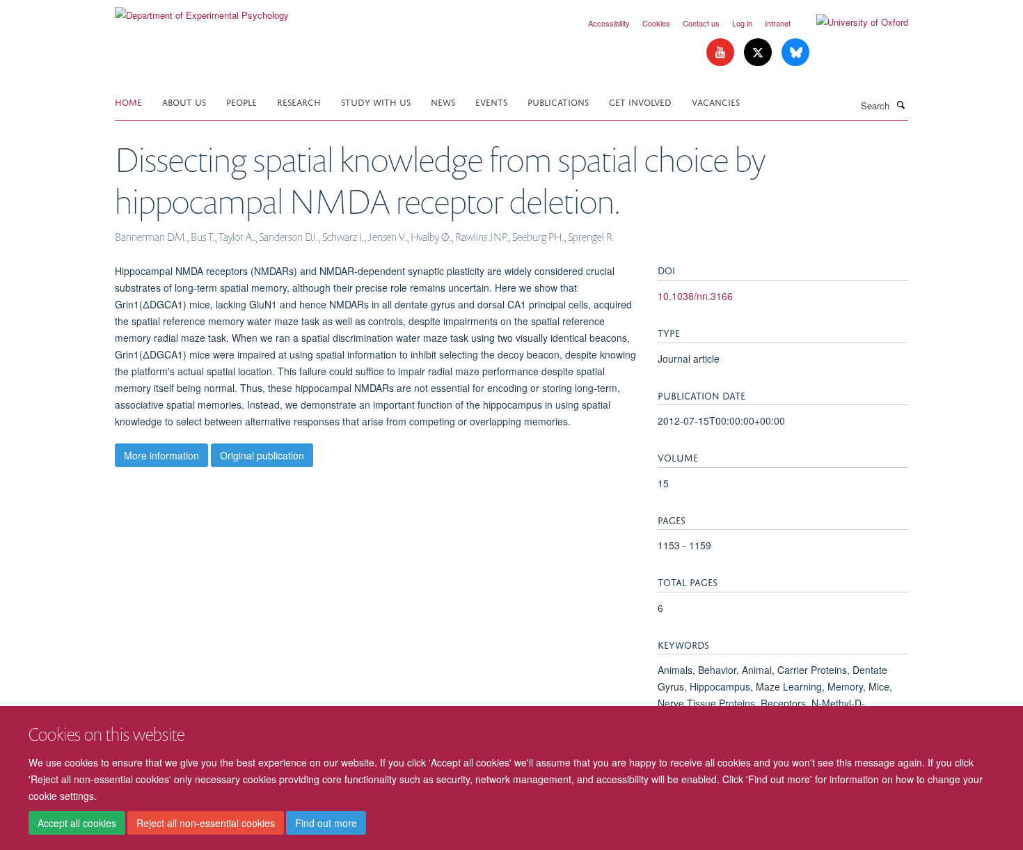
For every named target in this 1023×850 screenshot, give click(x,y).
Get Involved (640, 101)
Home (128, 101)
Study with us (376, 101)
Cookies (656, 23)
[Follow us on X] (759, 52)
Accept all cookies (77, 823)
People (241, 101)
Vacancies (716, 101)
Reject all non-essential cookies (205, 823)
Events (491, 101)
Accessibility (609, 23)
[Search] (900, 104)
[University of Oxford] (851, 22)
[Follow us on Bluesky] (795, 52)
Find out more (326, 823)
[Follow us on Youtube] (721, 52)
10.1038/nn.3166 (695, 296)
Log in (742, 23)
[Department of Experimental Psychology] (202, 10)
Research (299, 101)
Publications (558, 101)
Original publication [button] (262, 455)
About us (184, 101)
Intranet (778, 23)
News (443, 101)
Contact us (701, 23)
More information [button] (161, 455)
